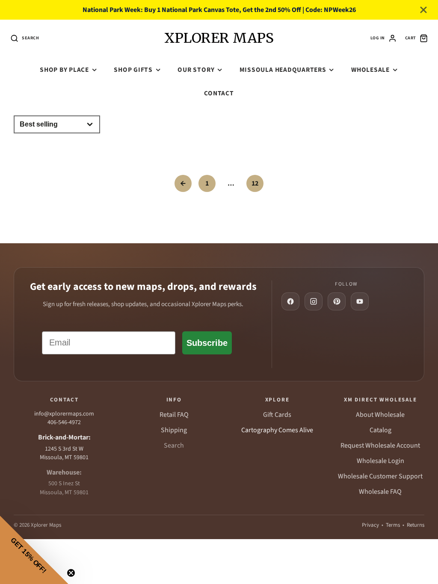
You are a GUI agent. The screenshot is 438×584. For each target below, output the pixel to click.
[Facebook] (290, 301)
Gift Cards (277, 414)
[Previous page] (183, 183)
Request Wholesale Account (380, 445)
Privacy (370, 525)
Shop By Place (64, 69)
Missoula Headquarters (283, 69)
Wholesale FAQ (380, 491)
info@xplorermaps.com (64, 414)
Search (174, 445)
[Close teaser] (71, 573)
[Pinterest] (337, 301)
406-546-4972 (64, 422)
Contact (219, 93)
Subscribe (207, 343)
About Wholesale (380, 414)
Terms (393, 525)
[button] (34, 550)
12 (255, 183)
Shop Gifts (133, 69)
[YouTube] (360, 301)
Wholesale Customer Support (380, 476)
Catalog (380, 430)
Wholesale (370, 69)
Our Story (196, 69)
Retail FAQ (174, 414)
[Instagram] (314, 301)
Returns (415, 525)
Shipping (174, 430)
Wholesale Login (380, 461)
